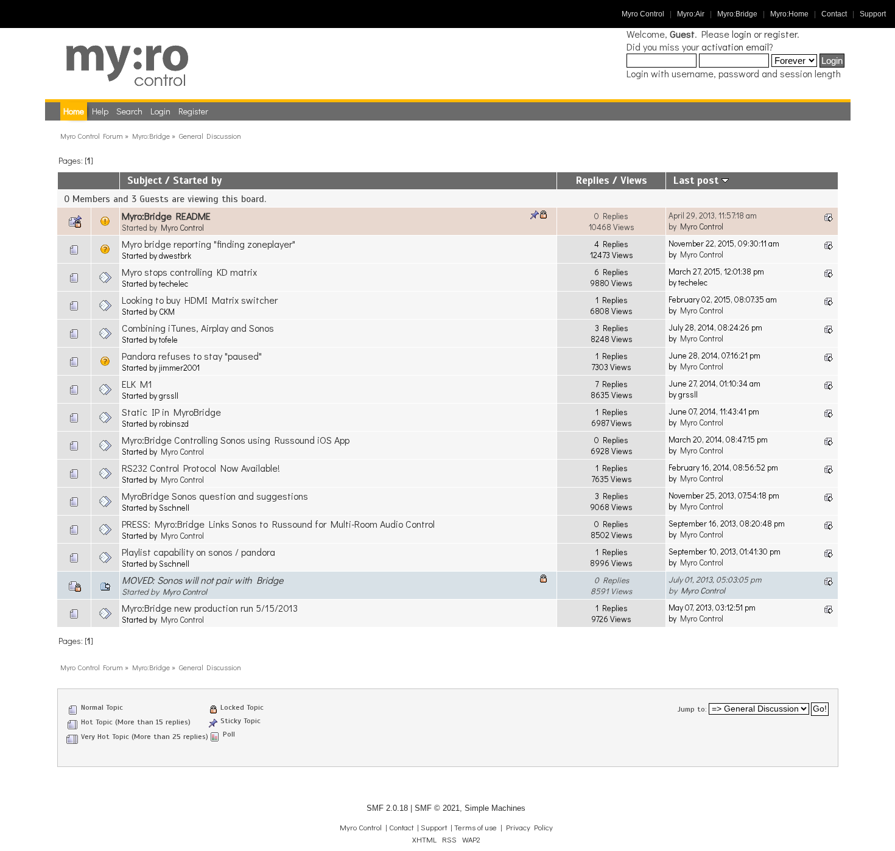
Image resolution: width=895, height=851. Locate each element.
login (741, 33)
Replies (592, 180)
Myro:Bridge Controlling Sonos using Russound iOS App (235, 439)
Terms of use (475, 827)
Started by (197, 180)
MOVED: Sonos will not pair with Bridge (202, 579)
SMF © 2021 (437, 808)
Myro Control (643, 14)
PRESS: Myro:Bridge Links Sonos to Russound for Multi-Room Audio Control (278, 523)
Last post (697, 180)
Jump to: (692, 709)
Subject (144, 180)
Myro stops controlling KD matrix (189, 271)
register (780, 33)
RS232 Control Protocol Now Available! (201, 467)
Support (873, 14)
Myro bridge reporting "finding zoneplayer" (208, 243)
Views (633, 180)
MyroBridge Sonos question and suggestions (215, 495)
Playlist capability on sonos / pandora (198, 551)
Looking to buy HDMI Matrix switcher (200, 299)
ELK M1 (137, 383)
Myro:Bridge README (166, 215)
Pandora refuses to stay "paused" (192, 355)
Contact (834, 14)
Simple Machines (495, 808)
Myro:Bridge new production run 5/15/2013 (210, 607)
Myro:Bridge (737, 14)
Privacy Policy (529, 827)
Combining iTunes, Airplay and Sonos (198, 327)
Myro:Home (789, 14)
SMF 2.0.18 (387, 808)
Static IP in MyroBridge (171, 411)
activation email (735, 46)
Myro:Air (690, 14)
